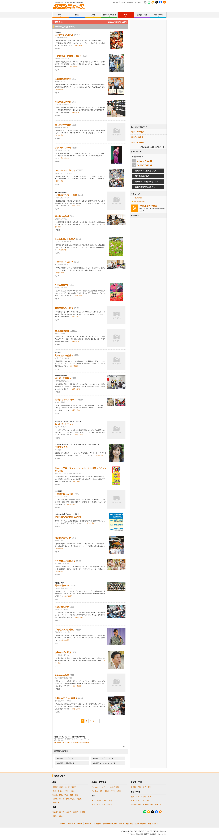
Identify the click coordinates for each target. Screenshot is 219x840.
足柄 (156, 804)
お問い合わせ (140, 824)
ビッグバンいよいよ (64, 35)
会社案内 (115, 2)
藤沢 (132, 797)
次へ (94, 721)
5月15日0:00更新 (137, 132)
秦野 (161, 804)
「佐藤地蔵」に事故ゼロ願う (68, 56)
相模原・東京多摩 (109, 15)
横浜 (77, 15)
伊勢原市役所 (137, 198)
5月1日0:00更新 (137, 137)
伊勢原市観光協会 (139, 201)
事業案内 (130, 2)
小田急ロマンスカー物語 (66, 195)
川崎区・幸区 (57, 816)
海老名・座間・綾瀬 (104, 801)
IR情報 (123, 2)
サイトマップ (153, 824)
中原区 (82, 812)
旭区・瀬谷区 (57, 791)
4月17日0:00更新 (137, 142)
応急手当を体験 (62, 607)
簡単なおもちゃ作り (64, 308)
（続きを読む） (79, 45)
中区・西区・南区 (71, 795)
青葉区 (55, 787)
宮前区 (55, 812)
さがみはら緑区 (98, 791)
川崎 (93, 15)
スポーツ (78, 35)
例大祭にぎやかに (63, 538)
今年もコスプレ (62, 285)
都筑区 (73, 787)
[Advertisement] (148, 78)
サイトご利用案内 (126, 824)
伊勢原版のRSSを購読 (148, 206)
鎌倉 (137, 797)
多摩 (119, 791)
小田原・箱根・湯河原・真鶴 (142, 804)
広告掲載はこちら (142, 176)
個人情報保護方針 (110, 824)
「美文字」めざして (64, 262)
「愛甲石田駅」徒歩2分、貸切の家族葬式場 (69, 737)
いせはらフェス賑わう (65, 170)
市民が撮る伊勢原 (63, 102)
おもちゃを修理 (62, 675)
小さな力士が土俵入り (65, 561)
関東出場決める (62, 585)
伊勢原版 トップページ (65, 758)
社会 (84, 56)
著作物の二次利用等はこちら (147, 182)
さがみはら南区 (113, 787)
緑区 (61, 787)
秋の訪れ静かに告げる (65, 239)
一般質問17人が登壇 (64, 494)
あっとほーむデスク (64, 424)
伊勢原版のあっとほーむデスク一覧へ (153, 147)
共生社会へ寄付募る (64, 355)
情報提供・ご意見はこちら (146, 171)
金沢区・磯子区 (58, 799)
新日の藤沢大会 (62, 331)
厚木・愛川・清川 (98, 804)
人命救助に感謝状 (63, 79)
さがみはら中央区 (98, 787)
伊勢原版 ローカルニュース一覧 (104, 763)
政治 (76, 494)
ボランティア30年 (63, 147)
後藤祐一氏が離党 (63, 652)
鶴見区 (79, 799)
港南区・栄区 (57, 795)
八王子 (113, 791)
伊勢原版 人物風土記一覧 (66, 763)
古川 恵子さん (61, 447)
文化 (80, 195)
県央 (125, 15)
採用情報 (138, 2)
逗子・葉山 (147, 787)
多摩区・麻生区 (72, 812)
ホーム (60, 15)
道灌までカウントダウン (66, 399)
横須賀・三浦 (142, 15)
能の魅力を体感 (62, 216)
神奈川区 (55, 803)
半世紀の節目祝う (63, 378)
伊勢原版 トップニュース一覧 (103, 758)
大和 (93, 801)
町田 (107, 791)
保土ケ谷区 (70, 799)
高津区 (61, 812)
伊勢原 (109, 804)
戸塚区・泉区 (69, 791)
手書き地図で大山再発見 (66, 698)
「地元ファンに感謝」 (65, 629)
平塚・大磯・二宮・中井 (140, 801)
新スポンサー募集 (63, 125)
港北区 (67, 787)
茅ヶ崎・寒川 (146, 797)
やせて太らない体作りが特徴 (68, 517)
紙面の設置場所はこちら (145, 187)
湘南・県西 (158, 15)
